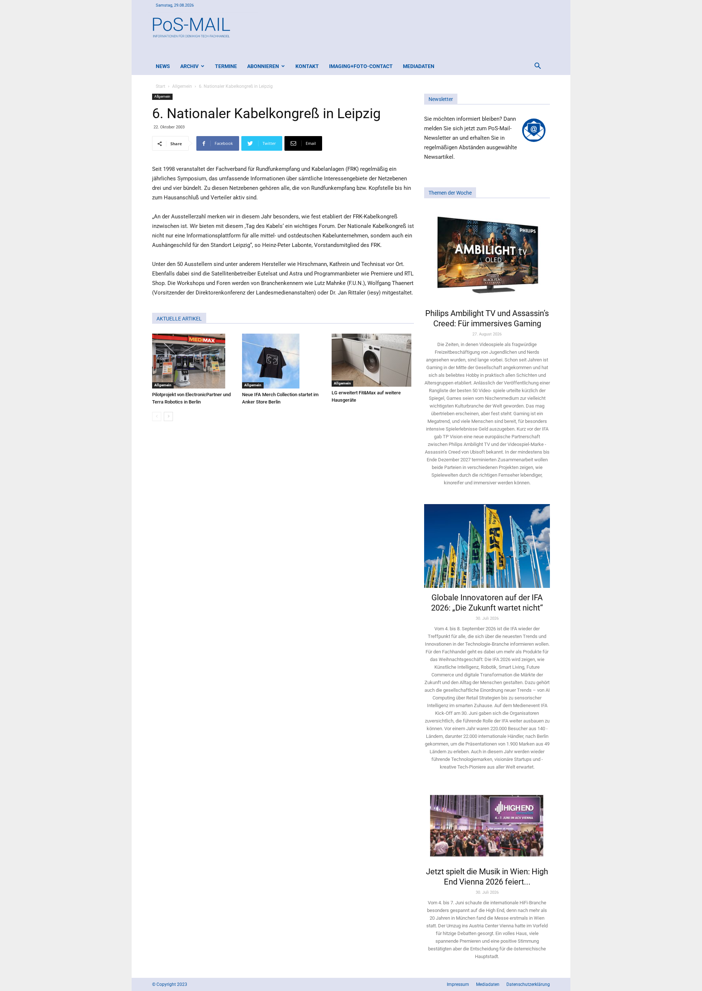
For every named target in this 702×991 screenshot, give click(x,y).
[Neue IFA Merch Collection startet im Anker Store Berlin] (283, 361)
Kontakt (307, 66)
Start (160, 86)
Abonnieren (263, 66)
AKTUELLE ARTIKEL (179, 319)
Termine (226, 66)
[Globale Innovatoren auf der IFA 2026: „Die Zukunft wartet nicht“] (487, 546)
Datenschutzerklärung (528, 984)
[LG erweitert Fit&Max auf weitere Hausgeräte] (373, 360)
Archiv (189, 66)
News (163, 66)
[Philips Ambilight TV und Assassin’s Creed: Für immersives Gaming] (487, 256)
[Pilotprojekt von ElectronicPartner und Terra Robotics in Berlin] (193, 361)
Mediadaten (418, 66)
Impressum (458, 984)
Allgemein (182, 86)
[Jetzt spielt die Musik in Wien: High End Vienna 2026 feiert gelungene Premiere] (487, 825)
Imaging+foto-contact (361, 66)
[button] (537, 66)
